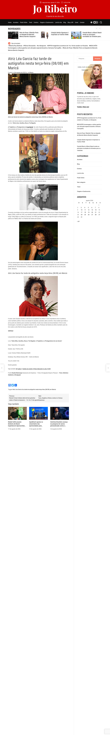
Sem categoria (81, 182)
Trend (30, 22)
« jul (78, 221)
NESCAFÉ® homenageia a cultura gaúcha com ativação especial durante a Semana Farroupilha (89, 126)
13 (92, 210)
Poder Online (23, 22)
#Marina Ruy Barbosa (15, 45)
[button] (99, 28)
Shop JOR (70, 22)
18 (85, 212)
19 (88, 212)
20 (92, 212)
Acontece (15, 22)
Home (9, 22)
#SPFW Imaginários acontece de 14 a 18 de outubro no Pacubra (67, 45)
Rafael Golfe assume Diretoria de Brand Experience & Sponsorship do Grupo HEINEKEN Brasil (17, 425)
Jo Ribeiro (55, 8)
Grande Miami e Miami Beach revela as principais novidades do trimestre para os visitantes (71, 35)
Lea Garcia (30, 127)
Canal (76, 22)
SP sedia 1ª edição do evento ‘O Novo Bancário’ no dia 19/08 (33, 369)
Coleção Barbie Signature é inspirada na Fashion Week (39, 33)
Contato (82, 22)
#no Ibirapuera (41, 45)
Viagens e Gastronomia (46, 22)
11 (85, 210)
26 (88, 214)
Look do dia (58, 22)
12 (88, 210)
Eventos (36, 22)
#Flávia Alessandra (29, 45)
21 (95, 212)
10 (81, 210)
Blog (64, 22)
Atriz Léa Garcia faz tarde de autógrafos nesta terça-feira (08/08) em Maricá (34, 389)
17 (81, 212)
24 (81, 214)
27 (92, 214)
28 (95, 214)
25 (85, 214)
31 (81, 217)
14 (95, 210)
